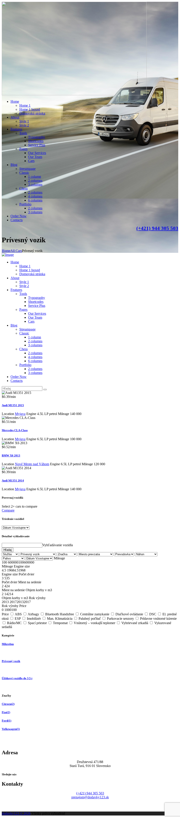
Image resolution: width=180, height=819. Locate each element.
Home (6, 251)
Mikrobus (8, 644)
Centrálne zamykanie (94, 614)
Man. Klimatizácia (59, 618)
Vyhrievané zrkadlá (134, 623)
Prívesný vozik (11, 661)
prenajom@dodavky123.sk (90, 797)
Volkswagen (11, 729)
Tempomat (60, 623)
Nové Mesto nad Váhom (32, 464)
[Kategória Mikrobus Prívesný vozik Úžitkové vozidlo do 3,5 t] (38, 554)
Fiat (6, 712)
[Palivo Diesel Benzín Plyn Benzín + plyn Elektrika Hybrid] (13, 558)
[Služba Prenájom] (11, 554)
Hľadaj (8, 549)
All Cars (16, 251)
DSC (152, 614)
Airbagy (33, 614)
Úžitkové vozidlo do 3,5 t (17, 678)
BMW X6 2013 (11, 455)
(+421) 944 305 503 (157, 228)
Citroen (8, 704)
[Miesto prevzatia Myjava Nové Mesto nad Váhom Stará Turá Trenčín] (96, 554)
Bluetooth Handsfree (59, 614)
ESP (18, 618)
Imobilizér (34, 618)
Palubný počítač (90, 618)
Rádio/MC (14, 623)
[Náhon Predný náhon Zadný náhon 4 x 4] (146, 554)
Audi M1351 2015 (13, 405)
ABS (18, 614)
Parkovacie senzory (120, 618)
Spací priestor (37, 623)
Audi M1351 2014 (13, 480)
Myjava (20, 414)
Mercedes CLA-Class (15, 430)
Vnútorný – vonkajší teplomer (94, 623)
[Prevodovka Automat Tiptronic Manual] (124, 554)
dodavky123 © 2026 (16, 813)
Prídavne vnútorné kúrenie (158, 618)
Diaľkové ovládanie (129, 614)
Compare (8, 510)
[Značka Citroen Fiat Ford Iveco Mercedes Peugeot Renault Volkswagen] (67, 554)
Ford (6, 720)
